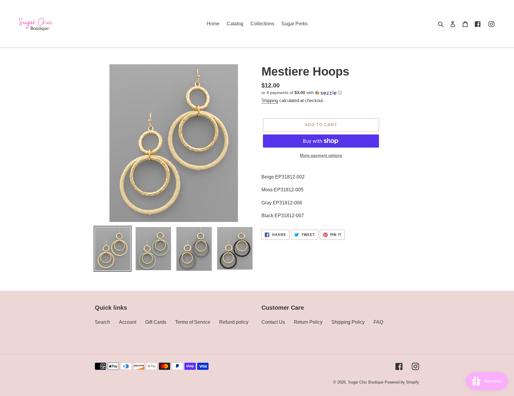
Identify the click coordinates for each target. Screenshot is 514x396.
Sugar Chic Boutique (365, 382)
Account (127, 322)
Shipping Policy (348, 322)
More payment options (321, 155)
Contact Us (273, 322)
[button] (301, 93)
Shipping (269, 100)
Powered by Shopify (402, 382)
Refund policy (233, 322)
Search (102, 322)
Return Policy (308, 322)
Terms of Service (192, 322)
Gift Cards (155, 322)
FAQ (378, 322)
